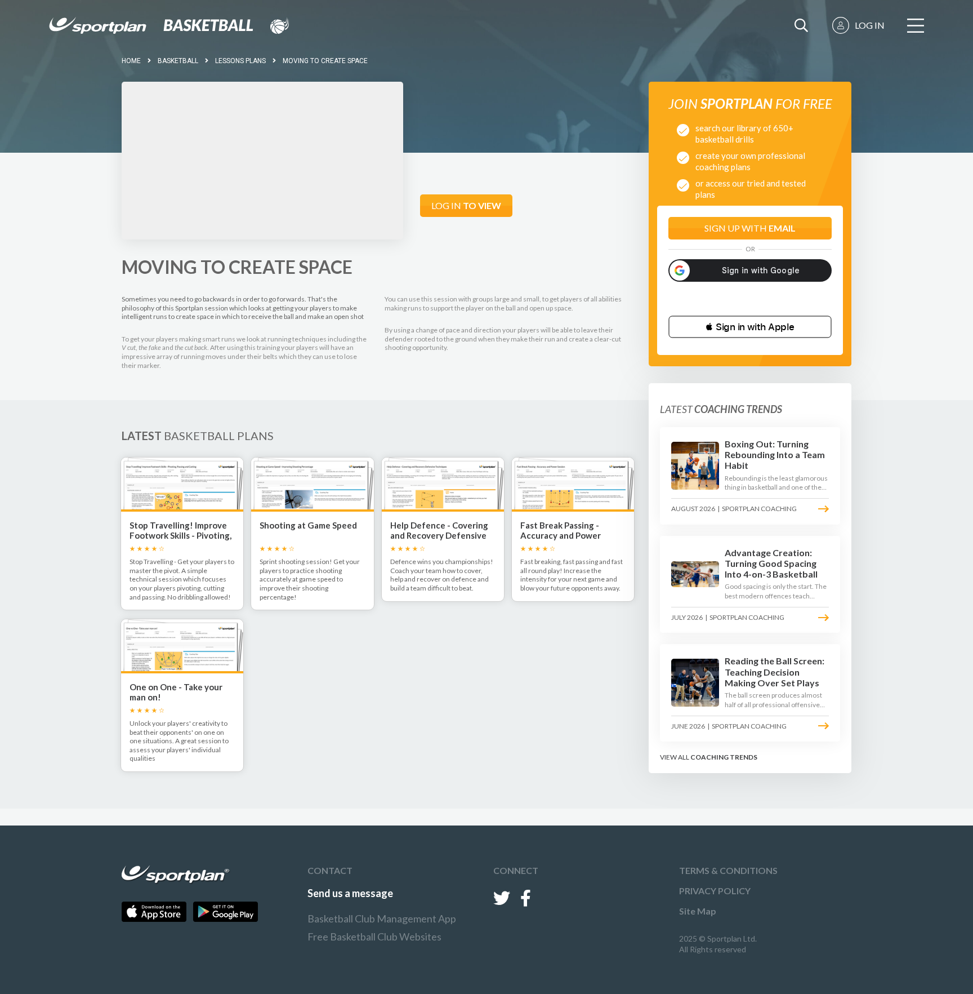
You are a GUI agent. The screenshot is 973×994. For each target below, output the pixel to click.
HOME (131, 61)
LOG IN (870, 25)
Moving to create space (325, 61)
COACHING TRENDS (723, 757)
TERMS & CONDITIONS (728, 870)
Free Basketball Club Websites (374, 936)
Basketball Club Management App (381, 918)
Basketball (178, 61)
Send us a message (350, 893)
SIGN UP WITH (750, 228)
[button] (750, 327)
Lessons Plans (240, 61)
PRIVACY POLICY (715, 890)
